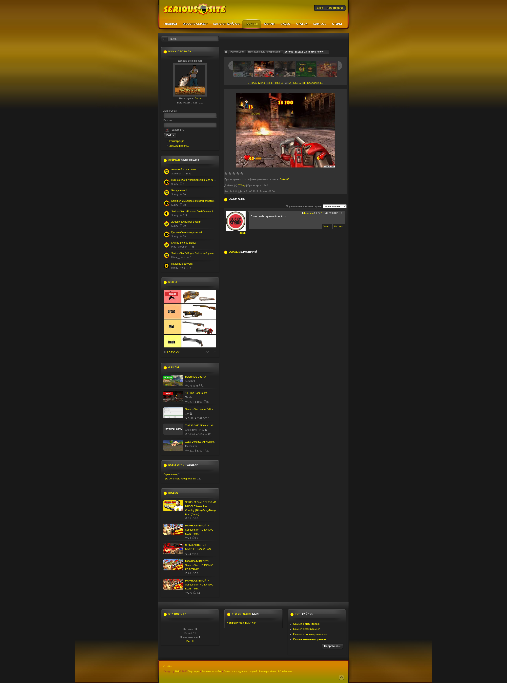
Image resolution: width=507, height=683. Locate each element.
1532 (188, 173)
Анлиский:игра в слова (183, 169)
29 (184, 226)
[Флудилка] (166, 184)
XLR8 (242, 233)
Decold (190, 641)
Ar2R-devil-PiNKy (194, 430)
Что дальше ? (179, 190)
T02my (242, 185)
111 (210, 434)
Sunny (174, 184)
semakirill (190, 381)
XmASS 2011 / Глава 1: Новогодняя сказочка (210, 425)
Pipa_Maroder (179, 246)
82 (207, 402)
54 (290, 83)
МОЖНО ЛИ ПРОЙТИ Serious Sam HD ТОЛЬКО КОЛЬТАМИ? (199, 529)
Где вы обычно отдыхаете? (186, 232)
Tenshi (188, 397)
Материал (308, 213)
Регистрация (176, 141)
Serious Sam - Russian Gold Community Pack (196, 211)
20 (207, 450)
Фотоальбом (237, 51)
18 (184, 205)
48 (268, 83)
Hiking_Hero (178, 257)
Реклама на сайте (212, 671)
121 (185, 215)
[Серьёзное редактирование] (166, 268)
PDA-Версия (285, 671)
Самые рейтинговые (306, 623)
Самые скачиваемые (306, 628)
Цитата (338, 226)
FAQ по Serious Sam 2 (183, 242)
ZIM (187, 413)
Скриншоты (170, 474)
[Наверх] (341, 677)
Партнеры (194, 671)
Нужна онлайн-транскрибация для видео (194, 180)
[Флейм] (166, 173)
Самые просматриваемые (310, 634)
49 (272, 83)
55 (293, 83)
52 (282, 83)
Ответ (326, 226)
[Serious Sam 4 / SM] (166, 194)
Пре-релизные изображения (264, 51)
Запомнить (178, 129)
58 (303, 83)
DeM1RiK (250, 623)
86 (193, 246)
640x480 (284, 179)
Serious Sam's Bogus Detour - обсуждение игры (197, 253)
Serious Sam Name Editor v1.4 (201, 409)
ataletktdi (176, 173)
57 (300, 83)
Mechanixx (191, 446)
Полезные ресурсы (182, 263)
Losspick (173, 352)
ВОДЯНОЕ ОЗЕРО (195, 376)
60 (184, 194)
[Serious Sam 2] (166, 247)
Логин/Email (170, 110)
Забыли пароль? (179, 145)
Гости (198, 98)
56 (296, 83)
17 (207, 418)
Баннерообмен (267, 671)
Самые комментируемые (309, 639)
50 (275, 83)
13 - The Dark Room (196, 393)
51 (278, 83)
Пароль (167, 120)
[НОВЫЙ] (190, 346)
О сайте (167, 666)
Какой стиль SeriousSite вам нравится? (193, 201)
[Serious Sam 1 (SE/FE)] (166, 216)
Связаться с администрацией (240, 671)
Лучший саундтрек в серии (186, 221)
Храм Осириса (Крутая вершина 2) (204, 441)
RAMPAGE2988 (235, 623)
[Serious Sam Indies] (166, 257)
